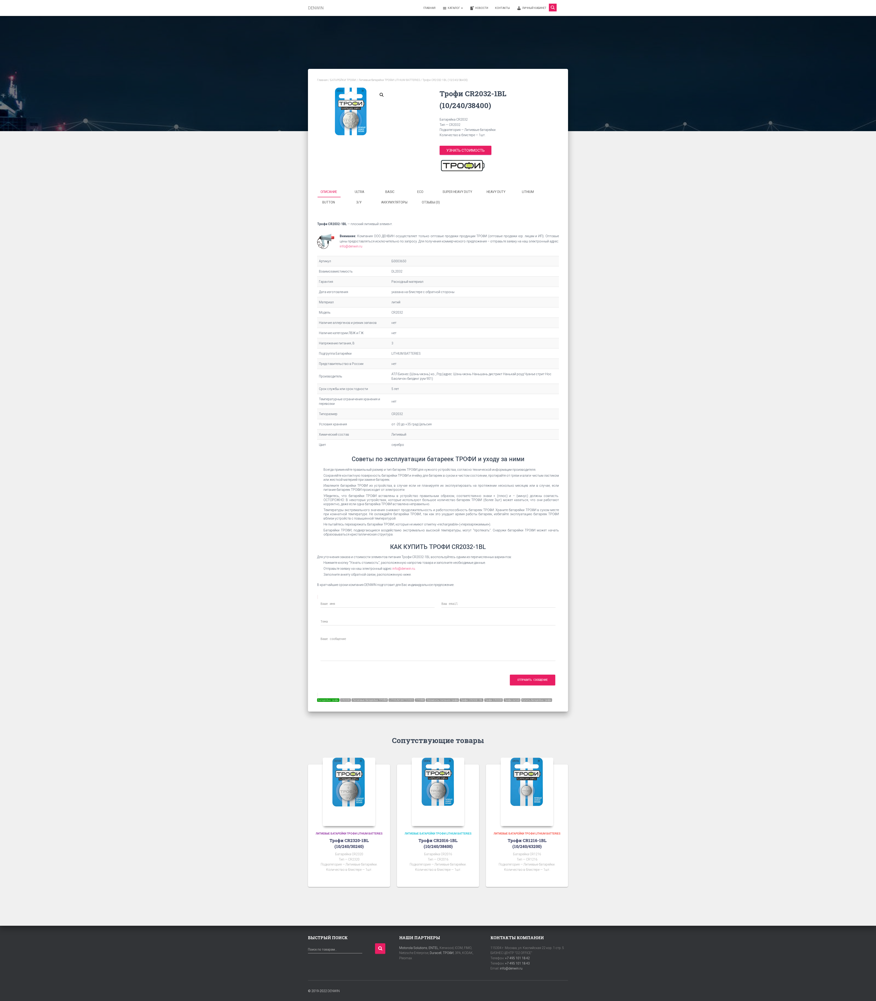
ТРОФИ (448, 953)
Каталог (454, 8)
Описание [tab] (329, 192)
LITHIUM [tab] (528, 192)
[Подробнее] (381, 879)
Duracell (435, 953)
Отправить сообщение (532, 679)
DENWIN (334, 991)
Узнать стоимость (465, 150)
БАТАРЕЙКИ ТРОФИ (343, 80)
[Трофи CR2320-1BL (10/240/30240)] (349, 792)
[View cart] (562, 7)
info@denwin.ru (351, 246)
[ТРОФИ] (462, 165)
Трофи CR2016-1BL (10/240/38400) (438, 843)
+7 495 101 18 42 (517, 958)
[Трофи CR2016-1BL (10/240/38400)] (438, 792)
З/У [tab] (359, 202)
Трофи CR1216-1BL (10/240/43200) (527, 843)
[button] (382, 95)
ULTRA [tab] (359, 192)
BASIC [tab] (389, 192)
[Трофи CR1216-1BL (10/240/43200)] (527, 792)
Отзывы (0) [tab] (431, 202)
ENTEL (433, 948)
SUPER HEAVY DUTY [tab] (457, 192)
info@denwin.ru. (404, 568)
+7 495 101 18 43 (517, 963)
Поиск (380, 948)
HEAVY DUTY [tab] (496, 192)
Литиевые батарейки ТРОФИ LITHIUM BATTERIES (389, 80)
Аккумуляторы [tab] (394, 202)
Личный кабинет (534, 8)
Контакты (502, 8)
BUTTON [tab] (328, 202)
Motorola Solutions (413, 948)
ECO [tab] (420, 192)
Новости (481, 8)
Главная (429, 8)
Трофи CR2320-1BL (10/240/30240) (349, 843)
